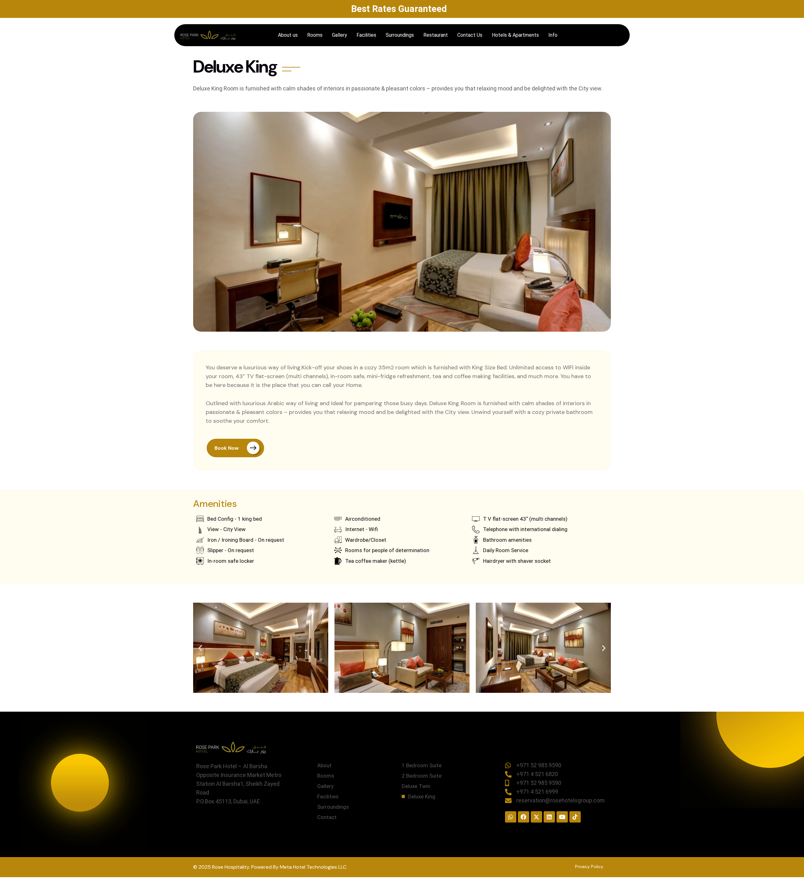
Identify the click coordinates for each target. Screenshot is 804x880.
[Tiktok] (575, 817)
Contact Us (469, 35)
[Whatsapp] (510, 817)
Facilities (366, 35)
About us (288, 35)
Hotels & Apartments (515, 35)
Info (552, 35)
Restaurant (435, 35)
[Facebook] (523, 817)
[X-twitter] (536, 817)
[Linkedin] (549, 817)
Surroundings (400, 35)
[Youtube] (562, 817)
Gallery (339, 35)
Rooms (315, 35)
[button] (200, 648)
